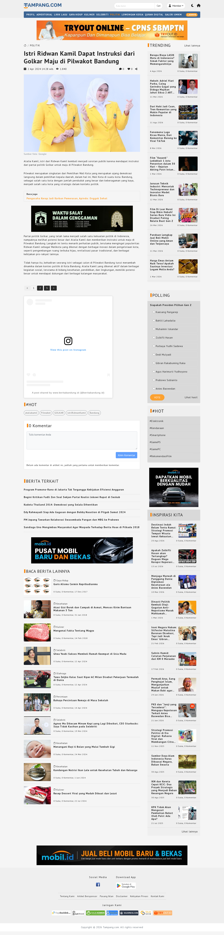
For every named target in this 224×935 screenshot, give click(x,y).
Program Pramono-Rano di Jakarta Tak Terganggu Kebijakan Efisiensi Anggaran (74, 489)
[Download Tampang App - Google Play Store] (126, 885)
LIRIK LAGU (60, 14)
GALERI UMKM (173, 14)
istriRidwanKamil (76, 412)
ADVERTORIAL (44, 14)
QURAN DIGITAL (154, 14)
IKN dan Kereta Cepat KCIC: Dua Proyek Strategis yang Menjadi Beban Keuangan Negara (164, 787)
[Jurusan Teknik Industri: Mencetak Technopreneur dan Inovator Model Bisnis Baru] (188, 189)
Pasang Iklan (106, 896)
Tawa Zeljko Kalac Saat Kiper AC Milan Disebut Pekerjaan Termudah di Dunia (96, 679)
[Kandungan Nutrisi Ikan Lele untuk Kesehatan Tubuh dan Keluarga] (37, 771)
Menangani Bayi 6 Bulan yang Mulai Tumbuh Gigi (84, 746)
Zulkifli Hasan (164, 337)
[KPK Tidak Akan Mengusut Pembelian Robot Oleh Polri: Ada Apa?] (187, 812)
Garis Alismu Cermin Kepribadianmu (75, 584)
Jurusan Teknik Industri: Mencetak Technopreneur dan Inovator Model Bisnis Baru (162, 189)
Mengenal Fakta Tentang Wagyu (73, 630)
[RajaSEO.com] (146, 912)
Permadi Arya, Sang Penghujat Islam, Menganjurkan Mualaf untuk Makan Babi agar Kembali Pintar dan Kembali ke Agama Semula (163, 684)
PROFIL (30, 14)
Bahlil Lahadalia (165, 320)
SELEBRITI (102, 14)
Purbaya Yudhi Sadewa (169, 346)
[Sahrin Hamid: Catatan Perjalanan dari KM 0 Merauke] (187, 658)
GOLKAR (59, 412)
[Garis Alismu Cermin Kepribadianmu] (37, 585)
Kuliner (60, 627)
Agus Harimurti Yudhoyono (171, 371)
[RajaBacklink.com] (61, 912)
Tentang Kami (67, 896)
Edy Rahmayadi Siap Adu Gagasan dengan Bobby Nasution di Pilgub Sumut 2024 (75, 512)
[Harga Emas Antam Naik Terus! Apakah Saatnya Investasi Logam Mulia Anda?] (188, 266)
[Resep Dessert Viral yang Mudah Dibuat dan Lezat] (37, 795)
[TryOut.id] (162, 912)
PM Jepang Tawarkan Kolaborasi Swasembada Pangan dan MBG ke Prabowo (71, 519)
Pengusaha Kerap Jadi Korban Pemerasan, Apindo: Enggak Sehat (67, 198)
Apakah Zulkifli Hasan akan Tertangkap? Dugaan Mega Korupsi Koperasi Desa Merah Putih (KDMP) (162, 556)
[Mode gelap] (192, 6)
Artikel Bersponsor (87, 896)
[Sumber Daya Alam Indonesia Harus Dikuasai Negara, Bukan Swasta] (187, 761)
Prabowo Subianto (166, 380)
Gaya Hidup (62, 580)
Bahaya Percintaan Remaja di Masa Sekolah (80, 700)
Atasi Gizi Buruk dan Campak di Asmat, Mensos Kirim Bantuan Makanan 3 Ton (92, 609)
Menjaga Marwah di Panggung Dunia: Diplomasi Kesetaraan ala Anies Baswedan (163, 582)
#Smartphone (158, 435)
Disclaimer (122, 896)
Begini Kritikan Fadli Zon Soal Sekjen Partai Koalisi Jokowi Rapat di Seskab (72, 497)
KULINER (89, 14)
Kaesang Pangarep (167, 312)
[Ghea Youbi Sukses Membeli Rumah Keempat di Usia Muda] (37, 655)
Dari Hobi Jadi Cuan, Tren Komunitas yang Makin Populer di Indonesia (163, 111)
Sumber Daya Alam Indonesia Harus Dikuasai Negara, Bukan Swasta (162, 760)
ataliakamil (31, 412)
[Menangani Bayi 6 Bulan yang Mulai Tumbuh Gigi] (37, 748)
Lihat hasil (191, 397)
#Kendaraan (157, 428)
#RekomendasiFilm (161, 456)
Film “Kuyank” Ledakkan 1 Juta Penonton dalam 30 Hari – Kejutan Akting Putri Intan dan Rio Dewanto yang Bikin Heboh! (162, 163)
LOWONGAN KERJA (132, 14)
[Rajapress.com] (129, 912)
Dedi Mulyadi (163, 354)
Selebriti (60, 650)
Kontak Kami (157, 896)
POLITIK (115, 14)
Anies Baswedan (165, 388)
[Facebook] (98, 884)
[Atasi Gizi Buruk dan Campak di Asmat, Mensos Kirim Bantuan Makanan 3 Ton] (37, 609)
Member (176, 5)
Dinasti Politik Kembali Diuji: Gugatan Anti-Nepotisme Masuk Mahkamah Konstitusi (162, 607)
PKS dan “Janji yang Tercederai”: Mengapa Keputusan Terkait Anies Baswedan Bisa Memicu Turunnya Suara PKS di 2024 (164, 710)
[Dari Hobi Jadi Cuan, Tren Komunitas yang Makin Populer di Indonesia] (188, 112)
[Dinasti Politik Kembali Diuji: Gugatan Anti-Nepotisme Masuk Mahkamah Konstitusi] (187, 607)
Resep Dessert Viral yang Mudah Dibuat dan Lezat (85, 793)
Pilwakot (46, 412)
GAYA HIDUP (76, 14)
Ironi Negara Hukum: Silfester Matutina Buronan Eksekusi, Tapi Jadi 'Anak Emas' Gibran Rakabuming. (164, 633)
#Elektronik (156, 421)
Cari (159, 5)
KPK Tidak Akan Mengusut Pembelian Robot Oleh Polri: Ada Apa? (162, 813)
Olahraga (61, 673)
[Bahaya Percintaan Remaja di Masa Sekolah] (37, 701)
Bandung (94, 412)
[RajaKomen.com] (95, 912)
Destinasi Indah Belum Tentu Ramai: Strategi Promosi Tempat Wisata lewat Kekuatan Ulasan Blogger (163, 530)
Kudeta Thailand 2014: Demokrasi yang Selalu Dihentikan (61, 504)
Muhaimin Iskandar (167, 329)
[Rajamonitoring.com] (112, 912)
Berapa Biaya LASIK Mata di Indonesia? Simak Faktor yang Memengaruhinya (162, 59)
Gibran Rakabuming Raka (170, 363)
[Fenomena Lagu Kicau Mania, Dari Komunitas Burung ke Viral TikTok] (188, 137)
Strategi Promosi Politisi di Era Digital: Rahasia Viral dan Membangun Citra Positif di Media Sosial (162, 736)
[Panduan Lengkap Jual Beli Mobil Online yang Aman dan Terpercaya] (188, 240)
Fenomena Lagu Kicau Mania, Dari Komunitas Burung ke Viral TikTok (163, 136)
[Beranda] (199, 6)
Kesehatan (62, 603)
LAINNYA (191, 14)
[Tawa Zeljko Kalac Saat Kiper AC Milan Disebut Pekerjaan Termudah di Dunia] (37, 678)
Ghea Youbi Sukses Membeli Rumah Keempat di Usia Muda (89, 653)
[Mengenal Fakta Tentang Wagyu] (37, 632)
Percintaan (62, 696)
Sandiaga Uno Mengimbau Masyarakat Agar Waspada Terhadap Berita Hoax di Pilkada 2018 (82, 527)
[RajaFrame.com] (78, 912)
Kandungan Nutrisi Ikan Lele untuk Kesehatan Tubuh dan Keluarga (95, 770)
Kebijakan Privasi (139, 896)
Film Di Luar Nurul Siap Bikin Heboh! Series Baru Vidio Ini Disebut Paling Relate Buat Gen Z (163, 215)
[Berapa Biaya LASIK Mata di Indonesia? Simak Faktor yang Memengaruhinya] (188, 60)
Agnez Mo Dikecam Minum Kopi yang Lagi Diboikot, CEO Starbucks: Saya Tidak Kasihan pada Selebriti (96, 725)
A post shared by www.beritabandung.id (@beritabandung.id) (68, 392)
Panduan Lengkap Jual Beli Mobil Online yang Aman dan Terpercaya (161, 239)
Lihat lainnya (192, 45)
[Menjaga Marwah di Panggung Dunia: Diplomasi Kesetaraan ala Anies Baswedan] (187, 581)
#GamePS (155, 442)
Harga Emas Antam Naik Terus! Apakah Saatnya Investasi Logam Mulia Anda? (162, 265)
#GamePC (155, 449)
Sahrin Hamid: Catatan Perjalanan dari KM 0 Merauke (163, 656)
